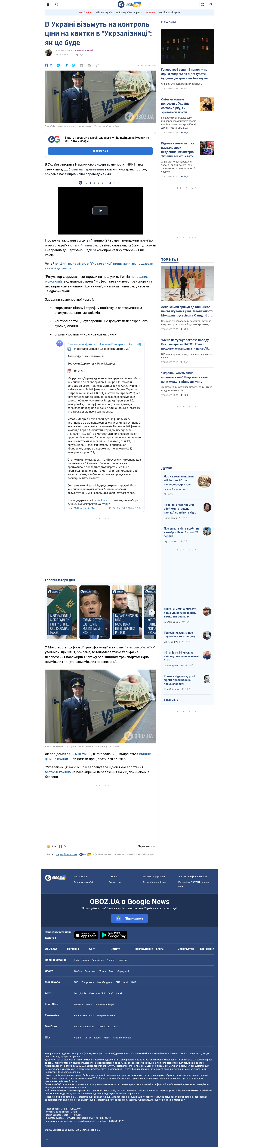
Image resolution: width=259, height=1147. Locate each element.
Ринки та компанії (84, 50)
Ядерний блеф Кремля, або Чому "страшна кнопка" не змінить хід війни (179, 508)
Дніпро (110, 960)
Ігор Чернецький (172, 622)
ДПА (117, 982)
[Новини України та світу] (85, 855)
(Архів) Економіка (104, 854)
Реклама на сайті (83, 882)
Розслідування (143, 948)
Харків (85, 960)
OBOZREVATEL (80, 754)
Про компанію (81, 876)
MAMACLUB (103, 1026)
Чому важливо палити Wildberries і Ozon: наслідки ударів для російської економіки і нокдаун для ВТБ (179, 480)
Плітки (87, 1037)
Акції (110, 993)
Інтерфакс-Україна (140, 647)
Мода (107, 1037)
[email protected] (86, 1121)
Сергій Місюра (171, 541)
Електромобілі (97, 993)
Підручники (87, 982)
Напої (89, 1004)
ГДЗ (76, 982)
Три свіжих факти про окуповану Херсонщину (179, 634)
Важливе (168, 22)
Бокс (111, 971)
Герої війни (85, 12)
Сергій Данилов (172, 642)
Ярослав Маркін (64, 50)
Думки (166, 468)
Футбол (78, 971)
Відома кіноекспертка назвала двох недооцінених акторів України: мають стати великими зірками (177, 149)
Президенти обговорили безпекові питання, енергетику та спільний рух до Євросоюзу (186, 323)
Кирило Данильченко (175, 489)
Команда (113, 876)
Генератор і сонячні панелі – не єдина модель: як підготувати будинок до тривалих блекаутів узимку (184, 74)
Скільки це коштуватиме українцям (181, 83)
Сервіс (119, 993)
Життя (115, 948)
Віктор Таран (170, 518)
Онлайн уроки (104, 982)
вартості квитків (58, 772)
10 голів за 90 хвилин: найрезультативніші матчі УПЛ (181, 656)
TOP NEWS (169, 259)
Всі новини (207, 948)
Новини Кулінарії (104, 1004)
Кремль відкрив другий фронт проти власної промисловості (179, 680)
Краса (97, 1037)
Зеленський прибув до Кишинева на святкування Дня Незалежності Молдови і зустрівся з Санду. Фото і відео (187, 311)
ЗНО (125, 982)
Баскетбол (90, 971)
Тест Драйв (80, 993)
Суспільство (186, 948)
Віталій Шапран (172, 689)
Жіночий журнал (122, 1037)
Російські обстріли (169, 12)
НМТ (133, 982)
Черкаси (122, 960)
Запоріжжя (98, 960)
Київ (76, 960)
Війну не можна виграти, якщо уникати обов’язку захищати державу (180, 612)
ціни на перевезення (87, 169)
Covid (115, 1026)
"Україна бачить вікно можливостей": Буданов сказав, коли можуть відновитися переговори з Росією (184, 377)
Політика (73, 948)
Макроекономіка (106, 1015)
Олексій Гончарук (84, 245)
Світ (92, 948)
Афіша (77, 1037)
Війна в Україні (103, 12)
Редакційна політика (66, 854)
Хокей (102, 971)
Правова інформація (154, 876)
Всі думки (170, 699)
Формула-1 (123, 971)
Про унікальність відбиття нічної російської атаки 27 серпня (181, 532)
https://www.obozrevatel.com (160, 1053)
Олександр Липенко (174, 665)
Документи (115, 882)
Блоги (160, 948)
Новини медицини (84, 1026)
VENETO (150, 12)
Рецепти (78, 1004)
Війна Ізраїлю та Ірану (129, 12)
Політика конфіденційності (192, 876)
